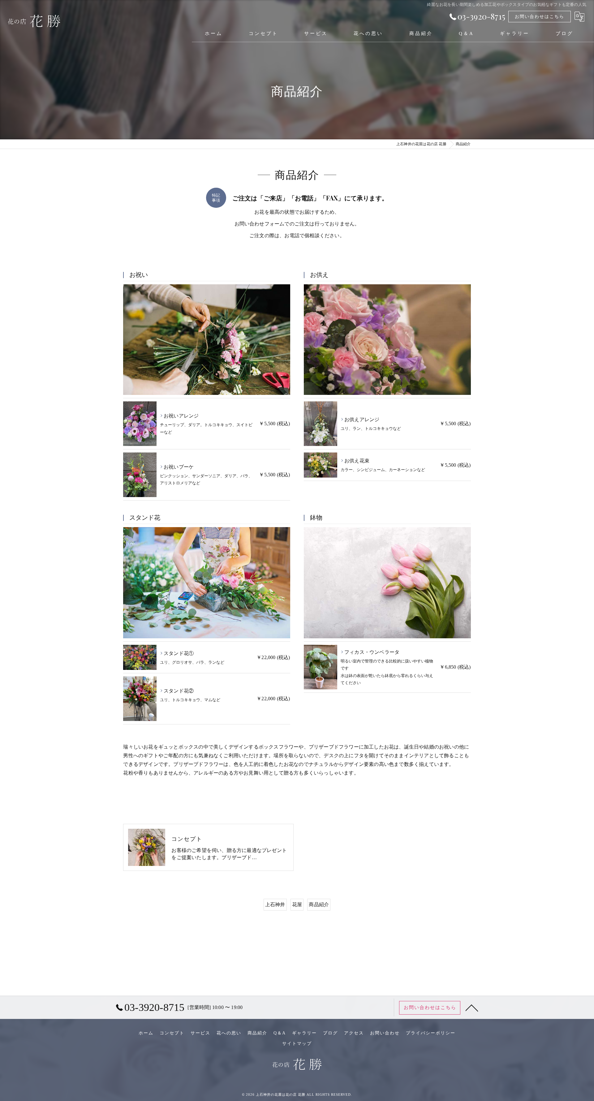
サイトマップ (297, 1043)
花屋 (297, 904)
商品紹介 (319, 904)
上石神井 (275, 904)
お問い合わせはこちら (539, 16)
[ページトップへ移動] (472, 1007)
